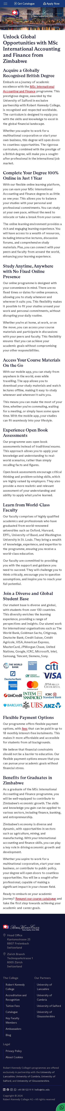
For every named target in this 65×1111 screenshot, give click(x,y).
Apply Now (53, 3)
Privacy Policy (14, 1051)
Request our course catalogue (35, 898)
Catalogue (12, 1012)
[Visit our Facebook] (8, 1089)
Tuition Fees (13, 1006)
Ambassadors (13, 1029)
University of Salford (49, 1006)
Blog (8, 1035)
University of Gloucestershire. (33, 1080)
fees (25, 728)
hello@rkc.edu (42, 1089)
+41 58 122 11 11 (25, 1089)
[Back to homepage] (32, 14)
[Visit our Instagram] (11, 1089)
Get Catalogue (26, 3)
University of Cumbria (28, 1076)
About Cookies (14, 1057)
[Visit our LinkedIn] (4, 1089)
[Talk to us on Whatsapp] (15, 1089)
